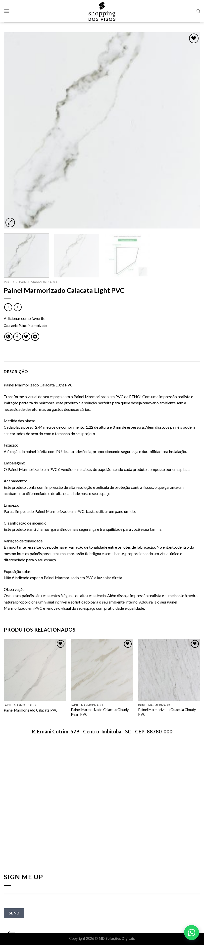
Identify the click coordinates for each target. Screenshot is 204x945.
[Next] (190, 130)
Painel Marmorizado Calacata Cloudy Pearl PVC (100, 712)
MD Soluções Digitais (117, 938)
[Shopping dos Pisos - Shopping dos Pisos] (102, 11)
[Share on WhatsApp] (8, 337)
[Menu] (7, 11)
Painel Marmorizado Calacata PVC (31, 710)
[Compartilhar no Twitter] (26, 337)
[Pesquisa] (198, 11)
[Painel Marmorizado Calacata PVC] (35, 670)
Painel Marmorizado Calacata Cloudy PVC (167, 712)
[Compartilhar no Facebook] (17, 337)
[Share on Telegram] (35, 337)
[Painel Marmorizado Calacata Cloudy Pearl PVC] (102, 670)
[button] (191, 932)
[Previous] (13, 130)
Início (9, 282)
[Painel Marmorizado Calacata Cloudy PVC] (169, 670)
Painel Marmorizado (38, 282)
